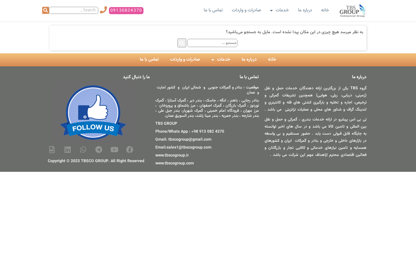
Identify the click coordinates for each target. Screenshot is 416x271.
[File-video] (52, 149)
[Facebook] (130, 149)
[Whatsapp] (83, 149)
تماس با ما (213, 10)
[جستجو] (45, 10)
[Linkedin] (68, 149)
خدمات (282, 10)
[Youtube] (114, 149)
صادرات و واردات (246, 10)
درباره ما (305, 10)
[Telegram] (99, 149)
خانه (325, 10)
